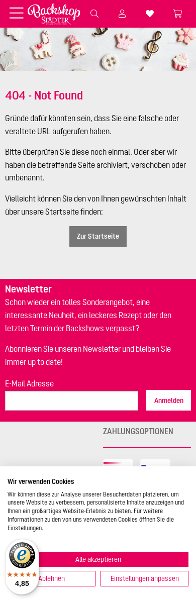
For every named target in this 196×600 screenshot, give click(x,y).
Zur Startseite (98, 236)
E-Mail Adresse (29, 383)
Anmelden (168, 400)
